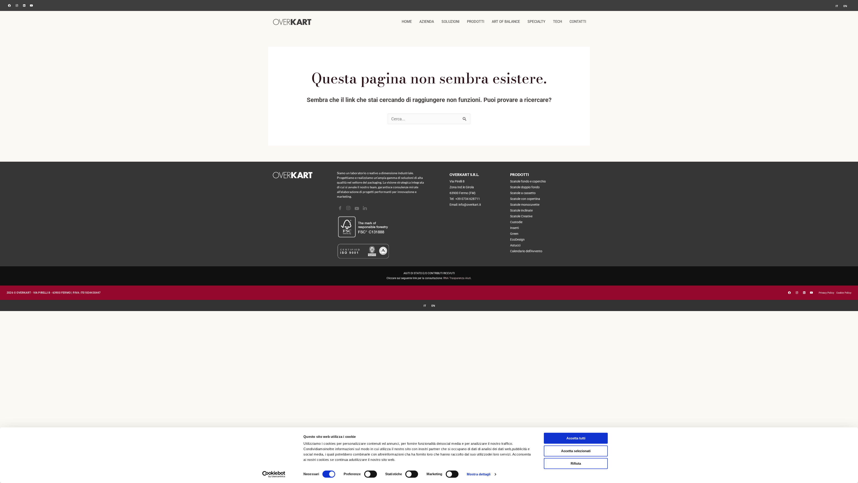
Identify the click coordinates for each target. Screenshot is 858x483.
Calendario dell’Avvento (526, 251)
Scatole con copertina (525, 199)
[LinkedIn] (365, 208)
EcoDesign (517, 239)
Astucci (515, 245)
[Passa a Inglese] (845, 6)
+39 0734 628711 (467, 199)
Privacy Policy (826, 292)
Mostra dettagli (479, 474)
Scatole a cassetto (523, 193)
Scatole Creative (521, 216)
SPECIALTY (536, 21)
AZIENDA (426, 21)
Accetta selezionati (576, 451)
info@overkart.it (469, 204)
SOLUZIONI (450, 21)
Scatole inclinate (521, 210)
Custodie (516, 222)
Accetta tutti (575, 438)
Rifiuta (576, 463)
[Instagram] (348, 208)
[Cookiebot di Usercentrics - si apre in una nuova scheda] (273, 474)
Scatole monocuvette (524, 204)
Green (514, 233)
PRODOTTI (475, 21)
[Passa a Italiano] (837, 6)
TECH (557, 21)
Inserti (514, 228)
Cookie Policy (843, 292)
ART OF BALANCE (506, 21)
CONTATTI (578, 21)
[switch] (370, 474)
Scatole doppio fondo (525, 187)
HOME (407, 21)
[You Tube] (357, 208)
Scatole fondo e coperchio (528, 181)
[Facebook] (340, 208)
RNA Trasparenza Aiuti (457, 278)
